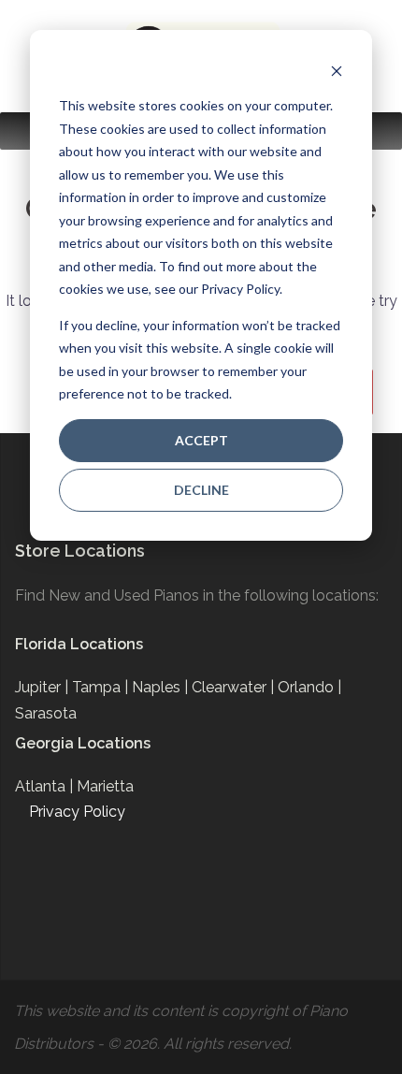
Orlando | (309, 687)
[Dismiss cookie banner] (336, 70)
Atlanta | (46, 786)
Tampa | (102, 687)
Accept (201, 440)
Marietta (105, 786)
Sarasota (46, 713)
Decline (201, 490)
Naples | (162, 687)
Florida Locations (79, 644)
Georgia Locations (83, 743)
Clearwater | (235, 687)
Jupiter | (43, 687)
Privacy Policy (77, 811)
